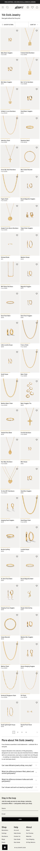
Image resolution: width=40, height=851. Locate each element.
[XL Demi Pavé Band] (10, 565)
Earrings (4, 833)
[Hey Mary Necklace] (10, 448)
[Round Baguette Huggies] (30, 185)
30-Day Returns (30, 842)
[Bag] (37, 7)
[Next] (33, 732)
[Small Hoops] (10, 361)
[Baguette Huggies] (30, 273)
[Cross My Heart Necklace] (10, 156)
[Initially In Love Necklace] (10, 98)
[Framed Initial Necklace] (30, 39)
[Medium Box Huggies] (30, 623)
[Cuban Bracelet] (10, 623)
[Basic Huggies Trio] (30, 390)
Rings (3, 839)
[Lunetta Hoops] (30, 536)
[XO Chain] (30, 682)
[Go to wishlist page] (32, 7)
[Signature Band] (30, 127)
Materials (28, 836)
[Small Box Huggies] (30, 477)
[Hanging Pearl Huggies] (10, 507)
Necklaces (5, 836)
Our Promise (29, 833)
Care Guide (17, 839)
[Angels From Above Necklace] (10, 214)
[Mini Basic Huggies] (10, 68)
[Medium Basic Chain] (10, 390)
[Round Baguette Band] (30, 565)
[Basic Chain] (30, 361)
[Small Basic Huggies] (30, 98)
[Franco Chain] (30, 331)
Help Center (17, 833)
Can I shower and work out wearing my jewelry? (17, 787)
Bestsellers (5, 830)
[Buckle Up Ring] (10, 536)
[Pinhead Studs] (10, 244)
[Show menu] (3, 7)
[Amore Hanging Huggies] (30, 653)
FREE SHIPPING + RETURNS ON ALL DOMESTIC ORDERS (20, 2)
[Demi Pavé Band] (10, 302)
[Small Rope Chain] (30, 507)
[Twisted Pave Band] (10, 419)
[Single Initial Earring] (30, 594)
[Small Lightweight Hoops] (10, 711)
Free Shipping (30, 839)
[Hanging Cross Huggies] (10, 594)
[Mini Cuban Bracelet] (30, 156)
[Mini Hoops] (30, 448)
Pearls (3, 842)
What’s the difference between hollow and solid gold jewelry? (17, 780)
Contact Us (17, 836)
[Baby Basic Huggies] (10, 39)
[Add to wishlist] (17, 30)
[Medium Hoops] (30, 244)
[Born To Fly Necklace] (30, 68)
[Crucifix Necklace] (30, 419)
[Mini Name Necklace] (10, 273)
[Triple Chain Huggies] (30, 214)
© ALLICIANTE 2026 (20, 847)
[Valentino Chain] (10, 127)
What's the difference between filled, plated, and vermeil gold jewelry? (18, 772)
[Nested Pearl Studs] (30, 711)
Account (16, 830)
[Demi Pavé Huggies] (30, 302)
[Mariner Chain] (10, 653)
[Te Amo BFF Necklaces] (10, 477)
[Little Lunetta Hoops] (10, 331)
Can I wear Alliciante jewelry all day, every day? (17, 765)
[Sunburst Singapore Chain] (10, 682)
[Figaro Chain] (10, 185)
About (28, 830)
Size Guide (17, 842)
